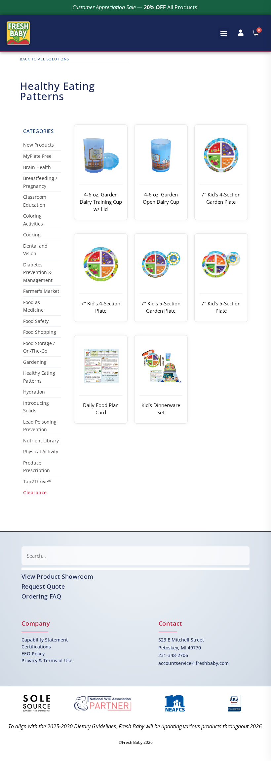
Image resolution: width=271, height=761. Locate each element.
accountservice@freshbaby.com (193, 663)
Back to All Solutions (44, 58)
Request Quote (43, 586)
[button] (223, 33)
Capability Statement (44, 640)
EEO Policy (33, 653)
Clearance (35, 492)
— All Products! (135, 7)
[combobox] (135, 555)
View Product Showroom (57, 576)
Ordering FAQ (41, 596)
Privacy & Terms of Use (46, 660)
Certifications (36, 646)
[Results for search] (135, 569)
